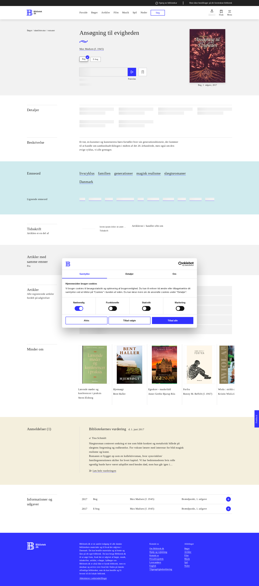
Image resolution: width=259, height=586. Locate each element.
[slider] (207, 58)
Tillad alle (173, 320)
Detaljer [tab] (129, 274)
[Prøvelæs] (132, 72)
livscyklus (86, 173)
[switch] (112, 308)
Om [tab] (174, 274)
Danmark (86, 182)
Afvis (86, 320)
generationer (123, 173)
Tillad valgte (129, 320)
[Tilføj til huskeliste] (142, 72)
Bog (83, 59)
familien (104, 173)
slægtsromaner (175, 173)
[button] (155, 499)
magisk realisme (148, 173)
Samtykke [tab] (84, 274)
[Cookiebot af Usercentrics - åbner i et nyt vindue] (180, 264)
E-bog (95, 59)
